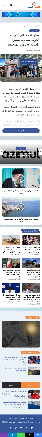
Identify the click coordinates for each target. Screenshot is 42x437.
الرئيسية (35, 26)
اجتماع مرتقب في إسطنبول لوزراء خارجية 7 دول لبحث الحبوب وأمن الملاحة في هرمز (21, 154)
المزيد (21, 131)
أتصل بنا (30, 422)
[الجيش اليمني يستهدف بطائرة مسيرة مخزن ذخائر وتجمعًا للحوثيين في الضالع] (11, 240)
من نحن (37, 422)
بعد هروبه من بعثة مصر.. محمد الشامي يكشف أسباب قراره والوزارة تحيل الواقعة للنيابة (14, 393)
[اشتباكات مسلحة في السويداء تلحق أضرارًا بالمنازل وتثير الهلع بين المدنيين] (31, 263)
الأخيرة (30, 385)
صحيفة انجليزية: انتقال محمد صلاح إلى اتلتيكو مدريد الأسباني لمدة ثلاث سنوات (14, 359)
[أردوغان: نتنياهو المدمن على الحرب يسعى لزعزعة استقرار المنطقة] (11, 288)
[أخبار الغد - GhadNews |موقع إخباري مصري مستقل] (34, 5)
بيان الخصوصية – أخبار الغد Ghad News (14, 422)
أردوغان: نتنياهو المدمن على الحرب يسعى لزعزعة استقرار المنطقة (11, 297)
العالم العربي (28, 26)
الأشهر (11, 385)
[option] (21, 152)
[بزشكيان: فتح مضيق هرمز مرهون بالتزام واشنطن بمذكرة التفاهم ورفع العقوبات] (11, 263)
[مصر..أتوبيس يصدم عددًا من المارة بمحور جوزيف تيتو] (34, 371)
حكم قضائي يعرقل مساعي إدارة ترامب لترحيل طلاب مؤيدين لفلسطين (31, 250)
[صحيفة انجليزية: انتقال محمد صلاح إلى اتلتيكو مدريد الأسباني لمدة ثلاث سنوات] (34, 360)
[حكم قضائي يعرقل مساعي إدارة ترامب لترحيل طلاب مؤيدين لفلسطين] (31, 240)
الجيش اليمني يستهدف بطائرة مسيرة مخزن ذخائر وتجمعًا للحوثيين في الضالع (11, 250)
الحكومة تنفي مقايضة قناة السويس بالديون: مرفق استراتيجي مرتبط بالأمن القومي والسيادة (14, 404)
